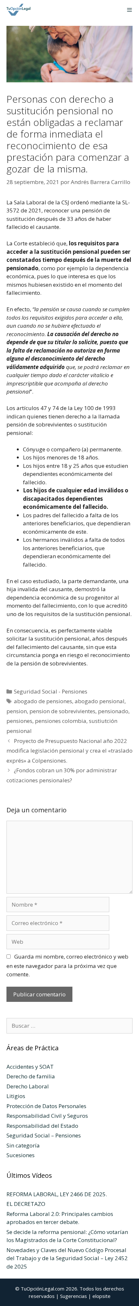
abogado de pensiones (43, 701)
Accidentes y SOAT (30, 1066)
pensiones (19, 721)
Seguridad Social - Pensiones (50, 691)
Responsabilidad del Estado (42, 1125)
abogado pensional (99, 701)
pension (16, 711)
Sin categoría (23, 1145)
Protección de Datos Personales (46, 1106)
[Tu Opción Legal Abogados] (17, 9)
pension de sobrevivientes (62, 711)
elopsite (101, 1296)
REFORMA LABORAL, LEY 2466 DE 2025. (56, 1194)
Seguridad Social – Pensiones (43, 1135)
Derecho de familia (30, 1076)
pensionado (113, 711)
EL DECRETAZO (25, 1204)
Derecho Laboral (27, 1086)
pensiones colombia (60, 721)
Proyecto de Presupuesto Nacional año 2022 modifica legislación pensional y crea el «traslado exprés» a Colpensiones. (69, 750)
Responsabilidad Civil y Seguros (47, 1115)
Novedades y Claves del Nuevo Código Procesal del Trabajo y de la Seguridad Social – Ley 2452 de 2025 (67, 1258)
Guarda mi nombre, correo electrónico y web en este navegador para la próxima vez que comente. (67, 965)
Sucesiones (20, 1155)
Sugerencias (73, 1296)
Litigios (15, 1096)
